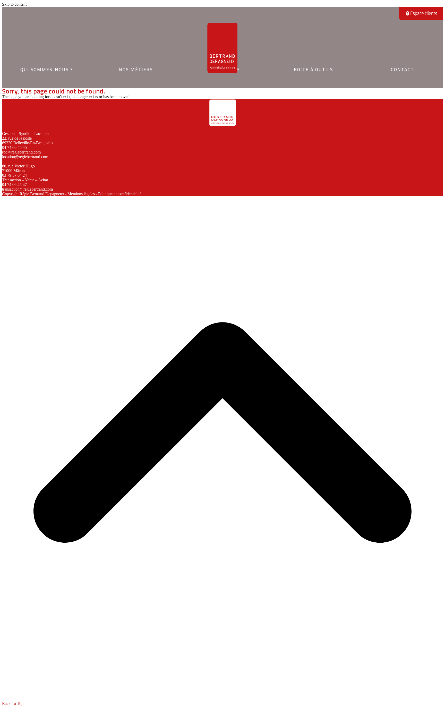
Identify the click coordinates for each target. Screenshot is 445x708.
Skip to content (14, 4)
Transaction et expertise (135, 79)
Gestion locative (135, 64)
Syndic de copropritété (135, 71)
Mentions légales (81, 194)
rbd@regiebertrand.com (21, 152)
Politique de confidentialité (119, 194)
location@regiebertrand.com (25, 157)
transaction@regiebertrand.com (27, 189)
